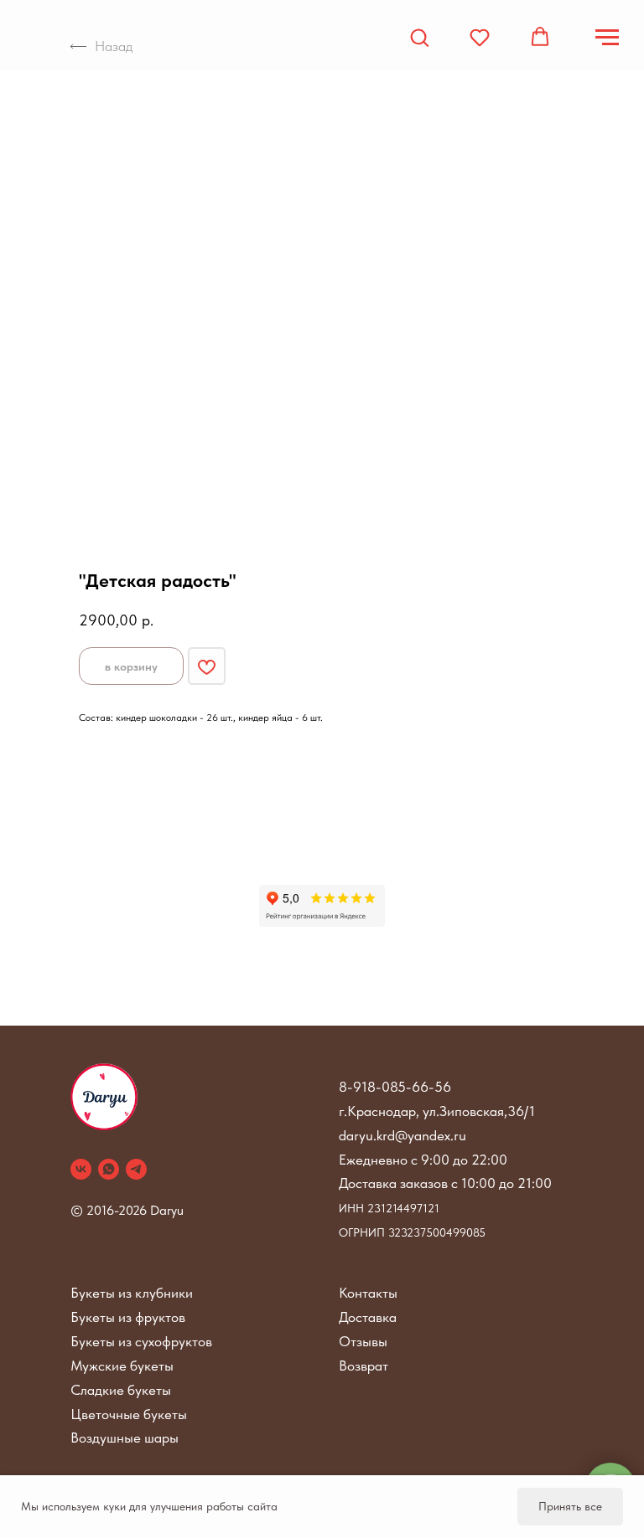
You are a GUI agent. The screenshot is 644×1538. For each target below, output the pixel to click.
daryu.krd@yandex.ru (402, 1135)
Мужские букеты (122, 1365)
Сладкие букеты (120, 1389)
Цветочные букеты (128, 1414)
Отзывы (363, 1341)
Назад (113, 46)
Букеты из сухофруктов (141, 1341)
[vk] (80, 1169)
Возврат (363, 1365)
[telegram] (136, 1169)
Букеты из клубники (131, 1292)
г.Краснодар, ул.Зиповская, (423, 1111)
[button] (419, 37)
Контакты (368, 1292)
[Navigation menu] (607, 37)
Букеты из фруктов (127, 1317)
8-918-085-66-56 (395, 1086)
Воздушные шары (124, 1437)
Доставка (368, 1317)
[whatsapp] (108, 1169)
